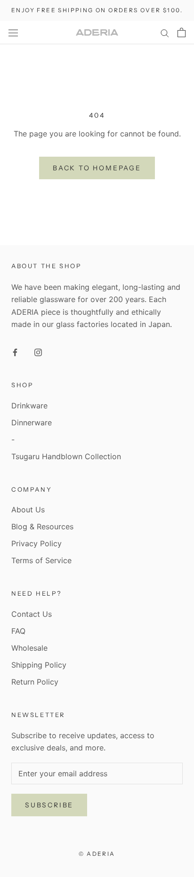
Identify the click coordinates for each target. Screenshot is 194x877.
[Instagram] (38, 351)
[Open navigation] (13, 32)
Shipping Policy (38, 665)
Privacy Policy (36, 543)
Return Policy (34, 681)
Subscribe (49, 805)
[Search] (165, 32)
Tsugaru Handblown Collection (66, 456)
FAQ (18, 631)
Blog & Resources (42, 526)
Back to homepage (97, 168)
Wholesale (29, 648)
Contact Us (31, 614)
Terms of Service (41, 560)
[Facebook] (15, 351)
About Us (28, 509)
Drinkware (29, 405)
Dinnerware (31, 422)
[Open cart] (182, 32)
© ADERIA (97, 853)
